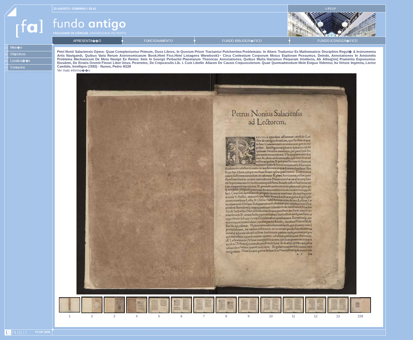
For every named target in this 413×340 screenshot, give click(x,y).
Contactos (17, 67)
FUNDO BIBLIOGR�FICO (242, 41)
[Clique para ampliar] (216, 293)
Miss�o (16, 47)
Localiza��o (20, 60)
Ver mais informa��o (73, 70)
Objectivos (18, 54)
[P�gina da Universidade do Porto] (28, 332)
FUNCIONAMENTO (158, 41)
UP (332, 8)
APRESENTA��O (87, 41)
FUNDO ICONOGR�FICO (337, 41)
